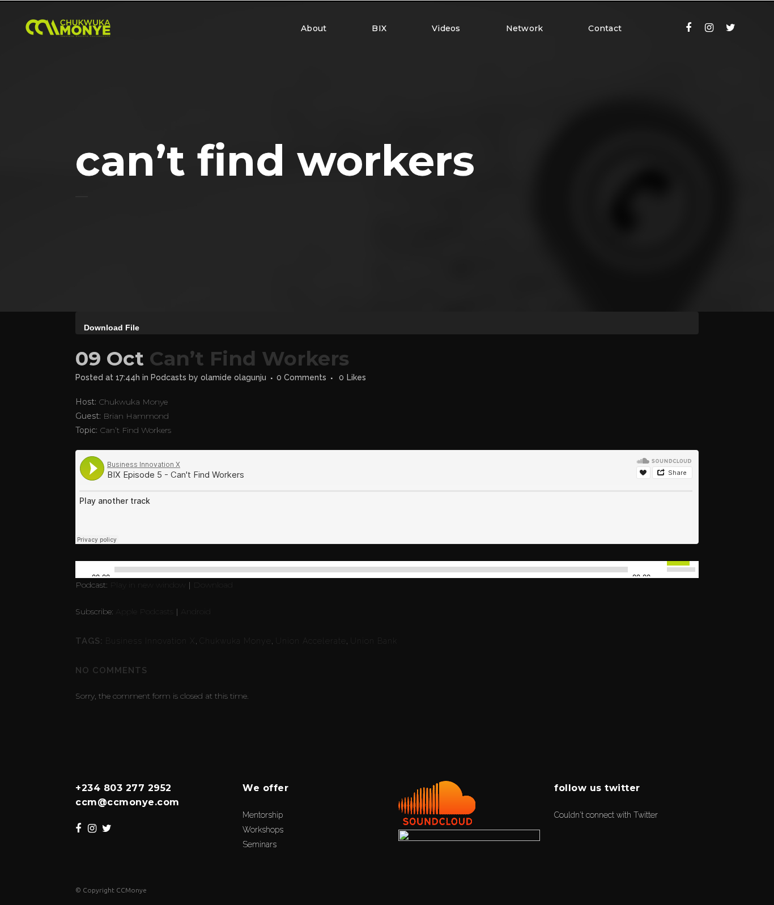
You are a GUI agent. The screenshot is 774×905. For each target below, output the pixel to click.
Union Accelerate (310, 640)
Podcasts (168, 377)
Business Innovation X (150, 640)
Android (196, 611)
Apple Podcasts (144, 611)
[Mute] (659, 569)
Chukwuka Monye (235, 640)
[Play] (82, 569)
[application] (387, 323)
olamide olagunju (233, 377)
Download (213, 585)
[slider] (683, 568)
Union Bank (373, 640)
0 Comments (301, 377)
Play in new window (148, 585)
